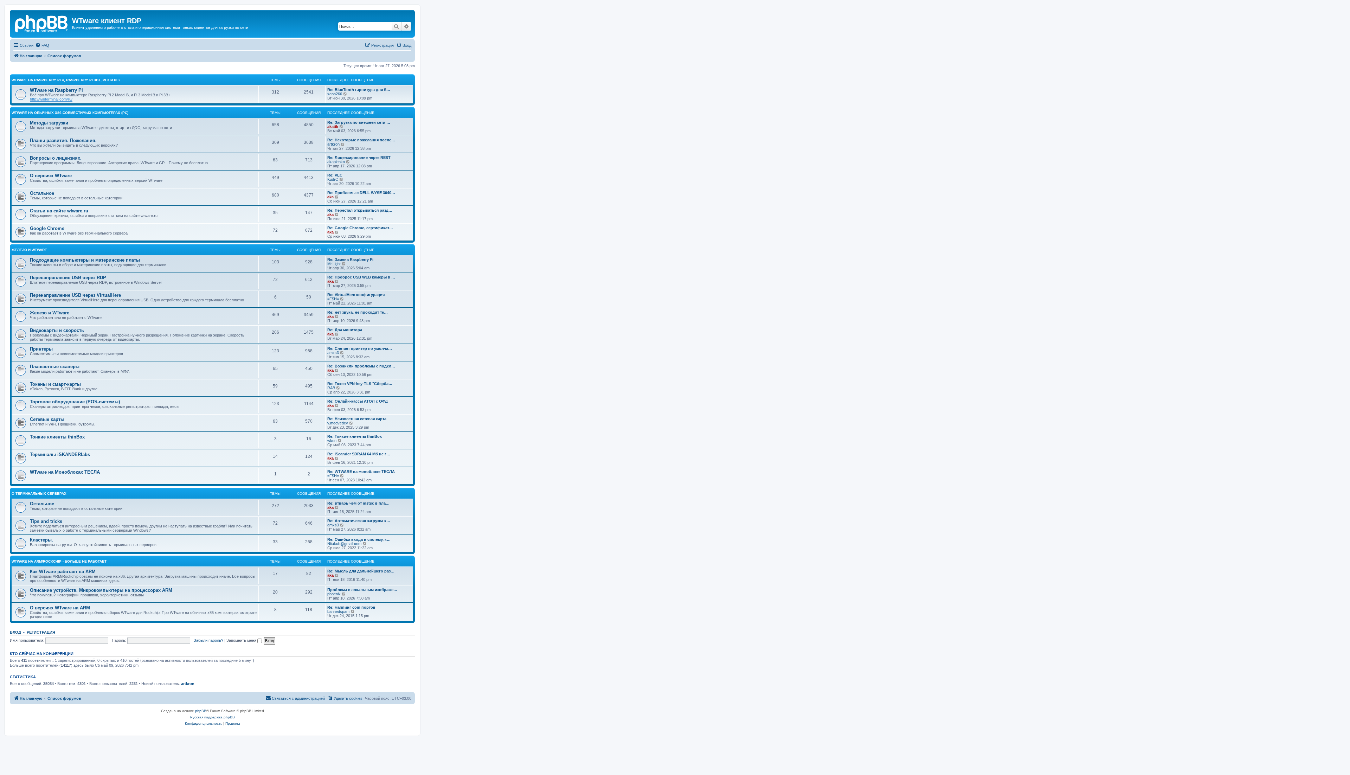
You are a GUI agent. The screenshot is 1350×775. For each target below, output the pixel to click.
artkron (333, 144)
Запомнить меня (241, 640)
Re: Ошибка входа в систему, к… (359, 539)
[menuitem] (42, 45)
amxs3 (333, 353)
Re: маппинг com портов (351, 607)
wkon (331, 440)
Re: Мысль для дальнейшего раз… (360, 571)
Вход (15, 632)
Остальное (42, 193)
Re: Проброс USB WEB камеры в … (361, 277)
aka (330, 197)
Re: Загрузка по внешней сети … (358, 122)
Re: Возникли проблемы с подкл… (361, 366)
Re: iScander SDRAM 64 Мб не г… (358, 454)
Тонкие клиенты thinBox (57, 437)
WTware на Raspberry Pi (56, 90)
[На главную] (42, 23)
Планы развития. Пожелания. (63, 140)
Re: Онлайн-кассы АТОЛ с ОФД (357, 401)
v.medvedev (337, 423)
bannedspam (338, 611)
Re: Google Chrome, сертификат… (360, 228)
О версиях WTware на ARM (60, 607)
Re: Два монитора (344, 330)
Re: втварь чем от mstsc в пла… (358, 503)
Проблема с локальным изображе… (362, 590)
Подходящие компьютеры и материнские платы (85, 260)
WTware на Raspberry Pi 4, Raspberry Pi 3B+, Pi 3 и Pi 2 (66, 80)
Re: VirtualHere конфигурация (356, 295)
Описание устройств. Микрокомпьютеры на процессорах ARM (101, 590)
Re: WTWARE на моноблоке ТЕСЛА (361, 471)
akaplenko (336, 162)
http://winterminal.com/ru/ (51, 99)
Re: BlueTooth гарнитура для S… (358, 90)
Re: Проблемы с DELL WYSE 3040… (361, 193)
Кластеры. (41, 540)
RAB (331, 388)
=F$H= (333, 299)
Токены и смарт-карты (55, 384)
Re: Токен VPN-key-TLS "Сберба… (359, 384)
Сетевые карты (47, 419)
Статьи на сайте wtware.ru (59, 210)
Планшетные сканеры (54, 366)
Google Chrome (47, 228)
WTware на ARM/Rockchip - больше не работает (59, 561)
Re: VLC (334, 175)
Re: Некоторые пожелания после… (361, 140)
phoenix (334, 594)
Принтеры (41, 349)
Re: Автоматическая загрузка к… (358, 521)
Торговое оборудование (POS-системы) (75, 401)
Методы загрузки (49, 123)
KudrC (332, 179)
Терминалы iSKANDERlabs (60, 454)
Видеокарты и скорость (57, 330)
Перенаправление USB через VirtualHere (75, 295)
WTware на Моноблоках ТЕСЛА (65, 472)
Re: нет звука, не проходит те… (357, 312)
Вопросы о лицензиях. (56, 158)
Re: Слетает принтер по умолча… (359, 348)
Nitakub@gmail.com (344, 544)
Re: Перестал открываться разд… (359, 210)
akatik (332, 126)
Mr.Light (334, 264)
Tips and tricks (46, 521)
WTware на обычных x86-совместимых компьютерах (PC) (70, 113)
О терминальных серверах (39, 493)
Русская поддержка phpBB (212, 717)
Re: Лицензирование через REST (359, 157)
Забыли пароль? (208, 640)
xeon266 (334, 94)
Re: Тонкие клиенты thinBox (354, 436)
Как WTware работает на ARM (63, 571)
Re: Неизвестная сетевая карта (356, 419)
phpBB (200, 711)
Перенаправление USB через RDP (68, 277)
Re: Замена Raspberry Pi (350, 259)
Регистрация (41, 632)
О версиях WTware (51, 175)
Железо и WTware (29, 250)
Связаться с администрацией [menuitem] (298, 698)
